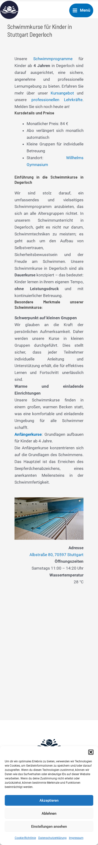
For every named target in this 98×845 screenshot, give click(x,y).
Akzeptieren (49, 800)
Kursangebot (62, 93)
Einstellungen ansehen (49, 826)
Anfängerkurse (28, 434)
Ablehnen (49, 813)
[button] (90, 752)
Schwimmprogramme (53, 58)
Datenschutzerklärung (52, 838)
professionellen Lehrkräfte (57, 99)
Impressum (76, 838)
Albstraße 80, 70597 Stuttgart (56, 554)
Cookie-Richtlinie (25, 838)
